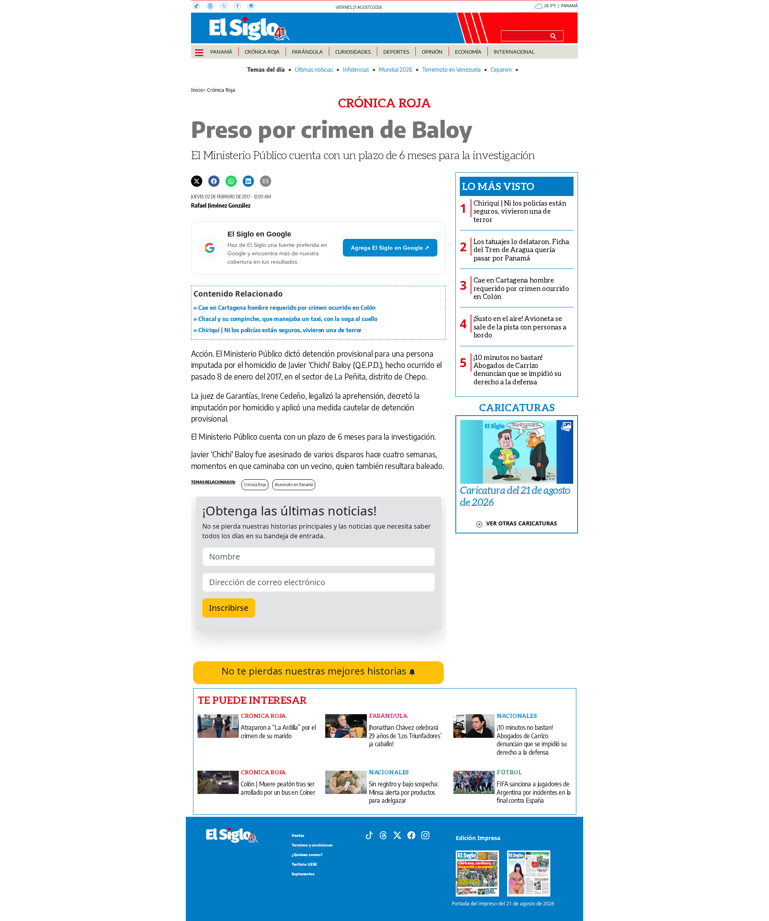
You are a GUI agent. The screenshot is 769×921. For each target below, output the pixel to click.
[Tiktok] (369, 834)
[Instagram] (254, 6)
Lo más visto (498, 186)
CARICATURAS (516, 407)
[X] (227, 6)
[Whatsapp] (231, 180)
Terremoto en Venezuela (451, 69)
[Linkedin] (248, 180)
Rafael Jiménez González (220, 205)
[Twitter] (196, 180)
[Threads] (213, 6)
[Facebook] (241, 6)
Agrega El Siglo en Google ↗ (390, 247)
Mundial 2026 (395, 69)
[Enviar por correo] (265, 180)
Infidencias (356, 69)
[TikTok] (200, 6)
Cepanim (501, 69)
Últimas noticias (314, 69)
